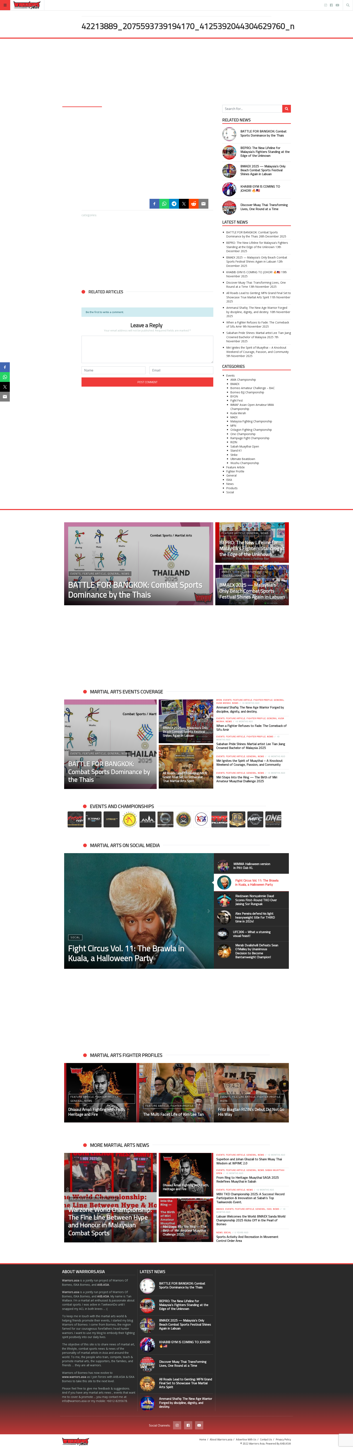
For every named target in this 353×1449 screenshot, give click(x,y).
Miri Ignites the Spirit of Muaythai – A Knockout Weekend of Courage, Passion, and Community (257, 350)
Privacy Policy (283, 1439)
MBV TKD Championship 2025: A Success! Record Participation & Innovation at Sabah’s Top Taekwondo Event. (250, 1198)
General (231, 475)
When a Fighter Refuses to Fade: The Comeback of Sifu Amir (251, 727)
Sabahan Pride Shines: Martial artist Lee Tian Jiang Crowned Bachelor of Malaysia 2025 (258, 335)
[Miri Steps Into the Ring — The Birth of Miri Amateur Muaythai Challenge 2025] (186, 1220)
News (230, 484)
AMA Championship (243, 380)
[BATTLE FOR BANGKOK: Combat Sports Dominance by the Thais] (103, 320)
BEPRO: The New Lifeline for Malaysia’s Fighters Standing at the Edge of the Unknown (265, 151)
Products (232, 488)
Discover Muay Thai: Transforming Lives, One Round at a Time (264, 206)
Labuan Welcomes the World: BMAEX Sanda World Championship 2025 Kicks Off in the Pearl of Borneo (250, 1220)
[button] (87, 342)
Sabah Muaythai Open (244, 446)
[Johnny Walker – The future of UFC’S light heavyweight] (176, 1092)
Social (230, 492)
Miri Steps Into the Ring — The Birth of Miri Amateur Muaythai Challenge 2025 (246, 779)
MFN (233, 425)
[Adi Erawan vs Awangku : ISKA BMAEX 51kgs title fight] (251, 1092)
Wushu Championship (244, 463)
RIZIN (233, 442)
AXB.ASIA (103, 1285)
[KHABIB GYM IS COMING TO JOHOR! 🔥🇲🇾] (103, 364)
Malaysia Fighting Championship (251, 421)
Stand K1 (236, 450)
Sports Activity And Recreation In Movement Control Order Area (247, 1238)
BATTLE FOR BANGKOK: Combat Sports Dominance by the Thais (263, 133)
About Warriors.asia (221, 1439)
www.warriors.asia (74, 1377)
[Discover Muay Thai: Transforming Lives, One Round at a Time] (147, 364)
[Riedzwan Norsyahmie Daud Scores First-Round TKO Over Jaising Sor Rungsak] (139, 911)
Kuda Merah (238, 413)
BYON (234, 396)
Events (230, 375)
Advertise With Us (246, 1439)
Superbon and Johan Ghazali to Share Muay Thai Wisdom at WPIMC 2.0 (249, 1161)
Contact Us (266, 1439)
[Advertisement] (176, 74)
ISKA (229, 480)
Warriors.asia (70, 1280)
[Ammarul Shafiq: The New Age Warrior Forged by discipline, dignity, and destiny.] (147, 1403)
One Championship (243, 434)
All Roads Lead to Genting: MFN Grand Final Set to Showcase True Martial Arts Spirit (258, 295)
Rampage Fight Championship (249, 438)
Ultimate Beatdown (242, 459)
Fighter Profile (235, 471)
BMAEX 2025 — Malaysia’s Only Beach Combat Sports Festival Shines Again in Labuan (263, 170)
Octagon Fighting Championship (251, 430)
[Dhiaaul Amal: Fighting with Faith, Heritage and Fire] (186, 1175)
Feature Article (235, 467)
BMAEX (234, 384)
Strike (234, 455)
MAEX (234, 417)
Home (202, 1439)
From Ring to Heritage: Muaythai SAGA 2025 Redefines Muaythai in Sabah (247, 1179)
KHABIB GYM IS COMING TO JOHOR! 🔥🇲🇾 (260, 188)
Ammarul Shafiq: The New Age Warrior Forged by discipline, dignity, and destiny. (256, 310)
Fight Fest (236, 400)
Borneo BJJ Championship (247, 392)
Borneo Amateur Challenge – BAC (252, 388)
